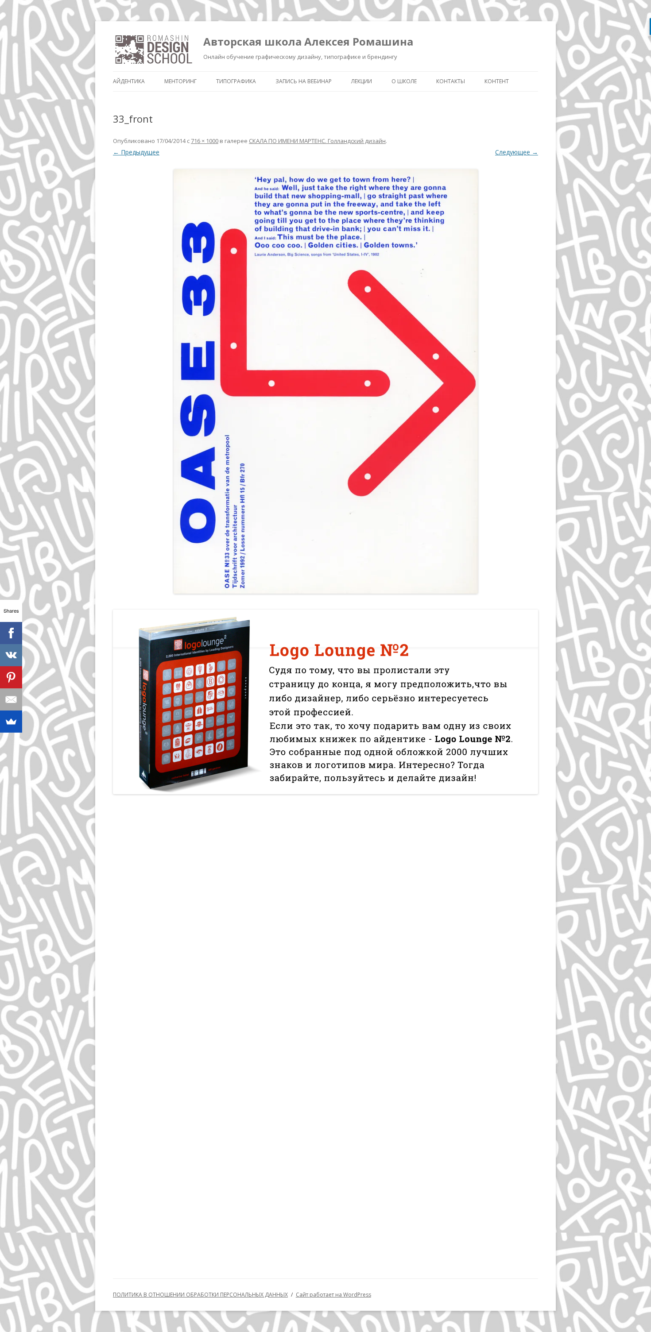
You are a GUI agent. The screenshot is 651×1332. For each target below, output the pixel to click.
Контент (496, 81)
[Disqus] (325, 916)
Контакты (450, 81)
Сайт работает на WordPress (333, 1294)
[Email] (11, 699)
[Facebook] (11, 633)
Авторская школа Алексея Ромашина (308, 41)
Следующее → (516, 152)
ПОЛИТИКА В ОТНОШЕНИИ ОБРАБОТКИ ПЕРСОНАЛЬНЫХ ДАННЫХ (200, 1294)
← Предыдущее (136, 152)
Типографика (236, 81)
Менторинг (180, 81)
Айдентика (129, 81)
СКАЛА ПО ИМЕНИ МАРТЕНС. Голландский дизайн (317, 141)
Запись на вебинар (303, 81)
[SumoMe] (11, 721)
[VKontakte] (11, 655)
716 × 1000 (204, 141)
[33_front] (325, 381)
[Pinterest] (11, 677)
